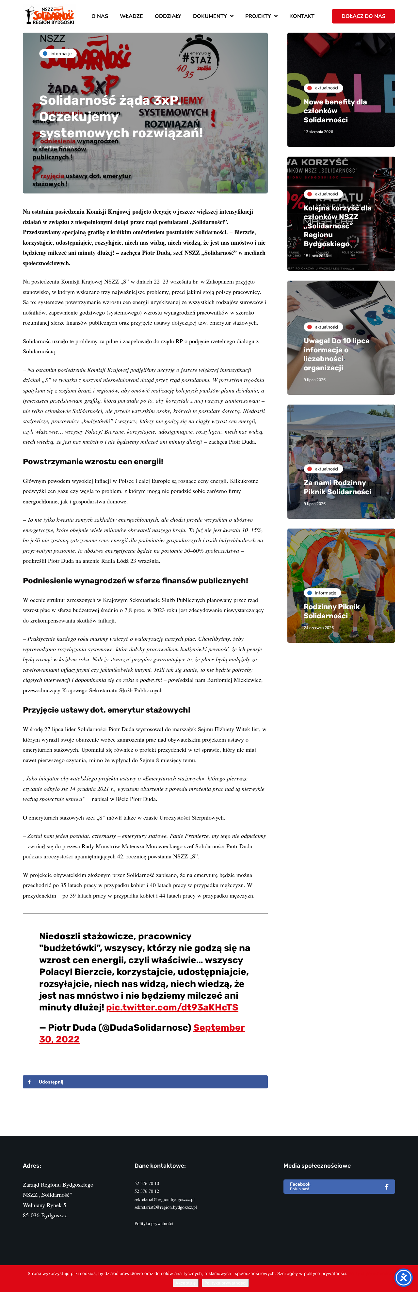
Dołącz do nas (363, 16)
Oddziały (168, 16)
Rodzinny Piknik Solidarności (332, 611)
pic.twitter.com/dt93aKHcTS (172, 1007)
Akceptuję (185, 1282)
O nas (99, 16)
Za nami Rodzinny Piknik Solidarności (337, 487)
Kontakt (301, 16)
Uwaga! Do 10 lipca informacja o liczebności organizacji (337, 354)
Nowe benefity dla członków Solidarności (335, 111)
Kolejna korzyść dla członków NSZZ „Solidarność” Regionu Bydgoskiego (338, 226)
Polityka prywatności (154, 1223)
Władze (131, 16)
